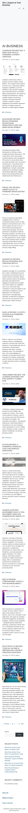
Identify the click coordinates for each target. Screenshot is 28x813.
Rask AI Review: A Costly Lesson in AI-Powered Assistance (14, 314)
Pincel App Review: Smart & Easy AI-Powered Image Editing (13, 189)
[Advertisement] (14, 27)
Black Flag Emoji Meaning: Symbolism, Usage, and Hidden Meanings (14, 758)
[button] (19, 8)
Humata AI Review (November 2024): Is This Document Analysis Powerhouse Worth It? (13, 513)
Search (7, 731)
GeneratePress (15, 810)
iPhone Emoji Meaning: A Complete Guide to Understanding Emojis (12, 770)
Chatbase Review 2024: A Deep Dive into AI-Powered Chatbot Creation (13, 54)
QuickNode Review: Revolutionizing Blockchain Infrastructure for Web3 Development (12, 123)
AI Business (7, 112)
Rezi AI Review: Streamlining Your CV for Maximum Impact (12, 581)
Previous (5, 724)
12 (19, 724)
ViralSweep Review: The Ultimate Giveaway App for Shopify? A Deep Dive (13, 378)
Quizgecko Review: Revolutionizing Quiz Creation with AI (12, 261)
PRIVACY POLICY (7, 798)
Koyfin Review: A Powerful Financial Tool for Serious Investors (11, 448)
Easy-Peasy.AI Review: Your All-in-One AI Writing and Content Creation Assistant (12, 649)
